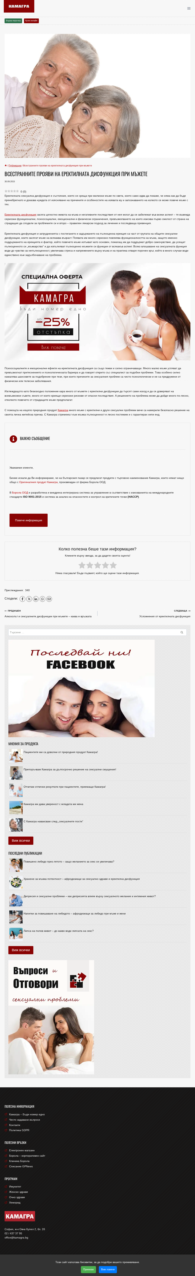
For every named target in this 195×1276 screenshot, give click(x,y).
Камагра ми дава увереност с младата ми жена (53, 804)
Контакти (14, 1125)
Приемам (88, 1269)
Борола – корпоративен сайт (27, 1155)
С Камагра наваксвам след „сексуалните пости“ (53, 821)
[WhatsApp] (42, 599)
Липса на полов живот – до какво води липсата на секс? (59, 930)
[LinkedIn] (36, 599)
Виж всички (21, 840)
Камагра (63, 410)
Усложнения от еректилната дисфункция (164, 614)
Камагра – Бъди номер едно (27, 1114)
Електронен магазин (22, 1150)
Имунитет (15, 1186)
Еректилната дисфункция (20, 214)
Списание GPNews (21, 1166)
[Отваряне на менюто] (190, 8)
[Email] (49, 599)
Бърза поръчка (13, 20)
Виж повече (108, 1269)
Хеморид (14, 1202)
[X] (29, 599)
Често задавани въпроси (24, 1119)
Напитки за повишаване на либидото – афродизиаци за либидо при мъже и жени (75, 913)
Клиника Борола (19, 1161)
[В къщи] (6, 165)
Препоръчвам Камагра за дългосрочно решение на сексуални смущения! (70, 769)
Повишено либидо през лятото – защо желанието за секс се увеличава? (69, 861)
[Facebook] (22, 599)
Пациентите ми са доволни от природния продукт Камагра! (61, 752)
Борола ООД (20, 492)
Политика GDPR (19, 1130)
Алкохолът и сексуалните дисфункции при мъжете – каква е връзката (48, 614)
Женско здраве (18, 1191)
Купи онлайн (31, 20)
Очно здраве (17, 1197)
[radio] (82, 566)
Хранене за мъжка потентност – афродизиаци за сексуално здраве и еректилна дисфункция (82, 878)
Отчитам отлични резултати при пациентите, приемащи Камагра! (65, 786)
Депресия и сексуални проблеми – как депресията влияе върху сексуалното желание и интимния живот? (90, 896)
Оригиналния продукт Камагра (38, 482)
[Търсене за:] (97, 632)
